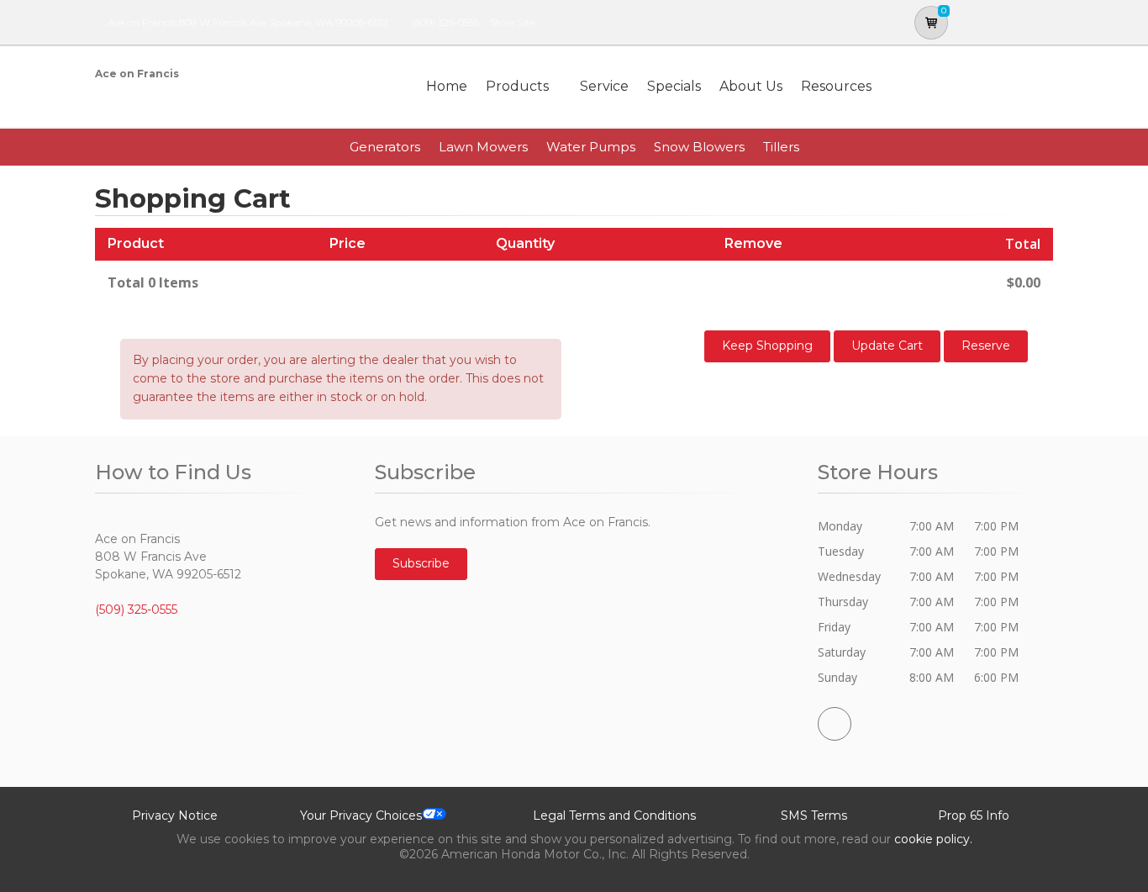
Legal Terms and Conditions (614, 815)
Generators (385, 147)
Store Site (512, 22)
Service (604, 86)
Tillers (781, 147)
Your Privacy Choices (361, 815)
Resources (836, 86)
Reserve (985, 345)
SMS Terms (814, 815)
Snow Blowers (699, 147)
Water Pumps (590, 147)
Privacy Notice (175, 815)
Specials (674, 86)
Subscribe (421, 563)
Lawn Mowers (483, 147)
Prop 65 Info (973, 815)
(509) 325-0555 (445, 22)
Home (446, 86)
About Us (750, 86)
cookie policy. (933, 839)
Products (517, 86)
